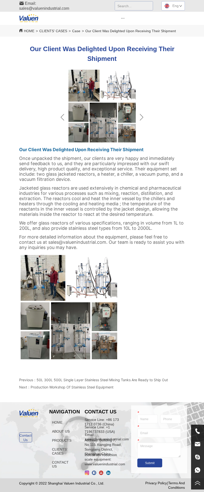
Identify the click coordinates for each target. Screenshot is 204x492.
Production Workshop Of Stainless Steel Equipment (72, 387)
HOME (29, 31)
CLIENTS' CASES (53, 31)
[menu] (123, 18)
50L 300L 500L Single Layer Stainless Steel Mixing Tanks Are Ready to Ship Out (102, 380)
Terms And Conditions (176, 485)
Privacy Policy (156, 483)
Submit (149, 463)
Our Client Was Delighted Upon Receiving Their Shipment (130, 31)
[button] (123, 18)
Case (76, 31)
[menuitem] (123, 18)
